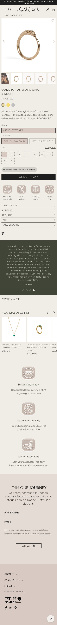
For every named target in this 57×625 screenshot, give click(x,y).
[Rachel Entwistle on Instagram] (11, 608)
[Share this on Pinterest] (3, 234)
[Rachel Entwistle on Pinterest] (16, 608)
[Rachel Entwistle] (28, 9)
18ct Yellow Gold (42, 141)
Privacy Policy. (44, 534)
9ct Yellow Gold (14, 141)
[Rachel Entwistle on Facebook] (6, 608)
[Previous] (3, 41)
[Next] (53, 41)
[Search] (9, 9)
